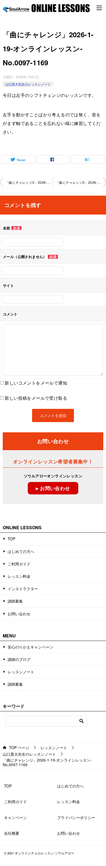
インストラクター (23, 588)
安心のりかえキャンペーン (30, 647)
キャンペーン (15, 817)
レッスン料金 (19, 576)
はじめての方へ (21, 551)
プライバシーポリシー (76, 817)
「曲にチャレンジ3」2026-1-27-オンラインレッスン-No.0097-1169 (29, 182)
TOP (11, 538)
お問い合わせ (19, 613)
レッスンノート (21, 671)
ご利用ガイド (19, 563)
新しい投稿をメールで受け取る (36, 398)
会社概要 (11, 833)
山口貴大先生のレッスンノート (28, 84)
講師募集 (15, 601)
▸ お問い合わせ (53, 488)
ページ (19, 747)
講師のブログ (19, 659)
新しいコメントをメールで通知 (36, 383)
